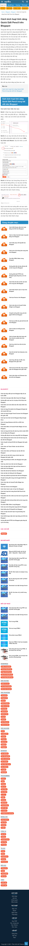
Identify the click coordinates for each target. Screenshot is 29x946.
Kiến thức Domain (6, 689)
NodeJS (3, 744)
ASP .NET (4, 808)
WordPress (11, 5)
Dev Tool (3, 842)
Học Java (14, 927)
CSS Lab (3, 882)
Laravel (3, 736)
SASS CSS (4, 714)
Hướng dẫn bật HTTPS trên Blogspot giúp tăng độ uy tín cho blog (14, 521)
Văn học (3, 876)
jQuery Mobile (5, 703)
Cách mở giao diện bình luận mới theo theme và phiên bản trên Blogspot (13, 467)
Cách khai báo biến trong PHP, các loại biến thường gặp (18, 558)
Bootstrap (4, 709)
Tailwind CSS (5, 725)
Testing (3, 837)
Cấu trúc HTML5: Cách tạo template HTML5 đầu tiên (18, 642)
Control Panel (5, 839)
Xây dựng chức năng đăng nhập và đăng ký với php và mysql (18, 545)
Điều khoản (14, 902)
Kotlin (3, 797)
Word (2, 854)
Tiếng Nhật (4, 873)
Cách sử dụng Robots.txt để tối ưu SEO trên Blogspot (12, 423)
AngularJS (4, 698)
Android (3, 825)
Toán (2, 871)
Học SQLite (4, 767)
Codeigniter (4, 734)
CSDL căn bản (5, 759)
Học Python (14, 925)
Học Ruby (4, 789)
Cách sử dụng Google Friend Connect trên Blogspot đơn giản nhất (14, 414)
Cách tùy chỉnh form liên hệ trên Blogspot (11, 464)
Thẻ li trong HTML (13, 621)
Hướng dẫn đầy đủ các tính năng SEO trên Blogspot (14, 435)
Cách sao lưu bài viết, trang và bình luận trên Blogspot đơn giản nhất (12, 456)
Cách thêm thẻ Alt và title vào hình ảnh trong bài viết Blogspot (14, 497)
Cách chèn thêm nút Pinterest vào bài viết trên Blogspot (13, 452)
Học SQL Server (5, 764)
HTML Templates (5, 666)
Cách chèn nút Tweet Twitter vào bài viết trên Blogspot (12, 447)
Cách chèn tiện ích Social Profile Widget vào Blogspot (12, 483)
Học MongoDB (5, 756)
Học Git (3, 834)
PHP (2, 731)
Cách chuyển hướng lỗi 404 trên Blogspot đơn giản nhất (14, 443)
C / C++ (3, 8)
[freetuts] (7, 1)
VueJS (3, 717)
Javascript (25, 8)
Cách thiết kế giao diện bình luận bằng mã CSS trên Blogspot (14, 517)
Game (14, 910)
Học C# (3, 786)
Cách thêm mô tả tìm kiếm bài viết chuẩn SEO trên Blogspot (14, 405)
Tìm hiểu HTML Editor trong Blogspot (10, 504)
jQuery (3, 701)
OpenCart (4, 742)
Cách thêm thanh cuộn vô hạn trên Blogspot (12, 489)
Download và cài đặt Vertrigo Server (18, 585)
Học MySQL (4, 753)
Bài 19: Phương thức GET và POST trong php (18, 579)
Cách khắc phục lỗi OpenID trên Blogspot (11, 509)
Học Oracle (4, 761)
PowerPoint (4, 856)
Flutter (3, 828)
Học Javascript (14, 923)
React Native (4, 820)
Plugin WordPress (6, 672)
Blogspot (3, 533)
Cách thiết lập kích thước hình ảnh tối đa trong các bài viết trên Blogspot (14, 439)
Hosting (18, 5)
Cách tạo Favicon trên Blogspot (9, 486)
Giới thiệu (14, 896)
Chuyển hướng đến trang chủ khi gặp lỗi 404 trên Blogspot (13, 479)
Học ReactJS (4, 722)
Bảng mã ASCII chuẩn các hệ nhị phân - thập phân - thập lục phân (17, 552)
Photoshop (4, 862)
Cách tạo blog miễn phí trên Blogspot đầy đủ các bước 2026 (13, 394)
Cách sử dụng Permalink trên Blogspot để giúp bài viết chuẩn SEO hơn (14, 410)
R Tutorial (4, 811)
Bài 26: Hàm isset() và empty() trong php (18, 572)
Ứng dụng (14, 914)
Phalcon (3, 739)
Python (3, 778)
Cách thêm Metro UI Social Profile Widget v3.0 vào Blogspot (14, 427)
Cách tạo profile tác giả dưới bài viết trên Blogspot (14, 475)
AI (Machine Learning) (7, 813)
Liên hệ (14, 898)
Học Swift (4, 792)
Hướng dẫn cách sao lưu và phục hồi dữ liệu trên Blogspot (13, 401)
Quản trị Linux (5, 683)
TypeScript (4, 711)
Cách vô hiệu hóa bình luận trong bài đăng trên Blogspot (13, 512)
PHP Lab (3, 885)
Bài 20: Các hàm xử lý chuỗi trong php (18, 593)
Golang (3, 800)
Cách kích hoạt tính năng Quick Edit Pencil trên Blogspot (13, 492)
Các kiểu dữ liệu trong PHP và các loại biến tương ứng (18, 565)
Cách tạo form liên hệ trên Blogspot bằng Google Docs (13, 419)
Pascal (3, 784)
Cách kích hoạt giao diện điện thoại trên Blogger (13, 398)
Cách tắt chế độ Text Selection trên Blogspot (12, 471)
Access (3, 859)
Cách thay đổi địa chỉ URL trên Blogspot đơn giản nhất (14, 460)
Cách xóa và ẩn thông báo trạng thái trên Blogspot (14, 507)
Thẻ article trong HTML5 (15, 635)
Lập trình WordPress (6, 674)
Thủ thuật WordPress (7, 677)
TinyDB (3, 769)
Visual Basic (4, 805)
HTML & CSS (5, 706)
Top (26, 944)
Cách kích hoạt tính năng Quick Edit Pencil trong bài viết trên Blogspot (13, 90)
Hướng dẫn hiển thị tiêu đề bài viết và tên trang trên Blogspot (14, 501)
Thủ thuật (24, 5)
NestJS (3, 719)
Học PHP (14, 921)
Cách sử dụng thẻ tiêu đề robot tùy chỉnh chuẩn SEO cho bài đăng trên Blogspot (14, 432)
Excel (2, 851)
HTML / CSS (17, 8)
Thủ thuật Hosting (6, 686)
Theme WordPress (6, 669)
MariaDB (3, 772)
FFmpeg (3, 845)
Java (2, 781)
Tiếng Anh (4, 868)
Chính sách (14, 900)
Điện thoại (14, 912)
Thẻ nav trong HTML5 (14, 628)
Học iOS (3, 822)
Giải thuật (9, 8)
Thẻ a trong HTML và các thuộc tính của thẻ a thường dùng (18, 656)
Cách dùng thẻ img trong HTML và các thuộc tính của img (18, 649)
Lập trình (3, 5)
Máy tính (14, 909)
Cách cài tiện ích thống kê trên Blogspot (11, 473)
